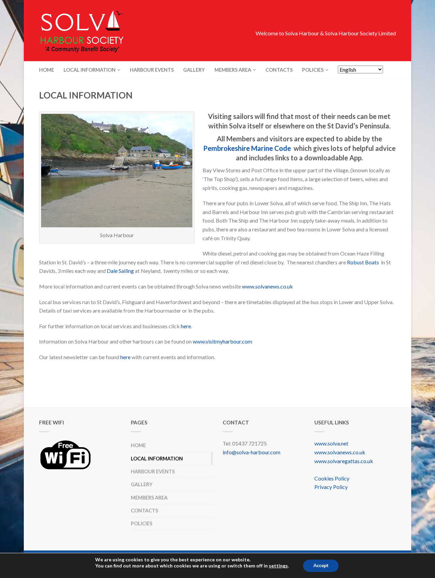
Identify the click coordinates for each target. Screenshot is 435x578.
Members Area (232, 70)
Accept (320, 565)
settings (278, 565)
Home (46, 70)
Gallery (194, 70)
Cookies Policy (331, 478)
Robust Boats (363, 262)
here (186, 326)
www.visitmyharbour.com (222, 341)
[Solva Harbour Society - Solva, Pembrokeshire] (98, 30)
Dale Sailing (120, 270)
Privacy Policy (331, 487)
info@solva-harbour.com (251, 452)
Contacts (279, 70)
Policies (313, 70)
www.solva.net (331, 443)
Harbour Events (152, 70)
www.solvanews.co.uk (267, 286)
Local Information (90, 70)
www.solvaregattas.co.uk (343, 461)
